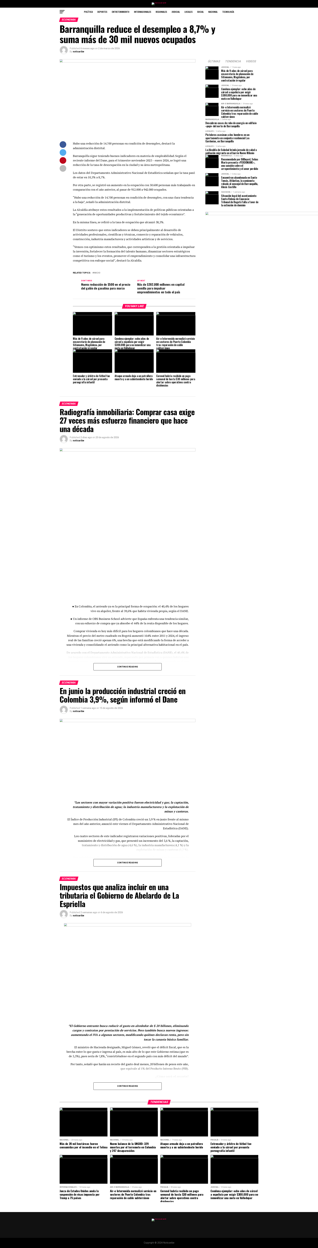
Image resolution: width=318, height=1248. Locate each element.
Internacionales (142, 11)
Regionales (161, 11)
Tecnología (228, 11)
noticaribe (78, 51)
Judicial (176, 11)
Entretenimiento (120, 11)
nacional (213, 11)
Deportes (102, 11)
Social (200, 11)
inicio (97, 273)
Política (88, 11)
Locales (188, 11)
